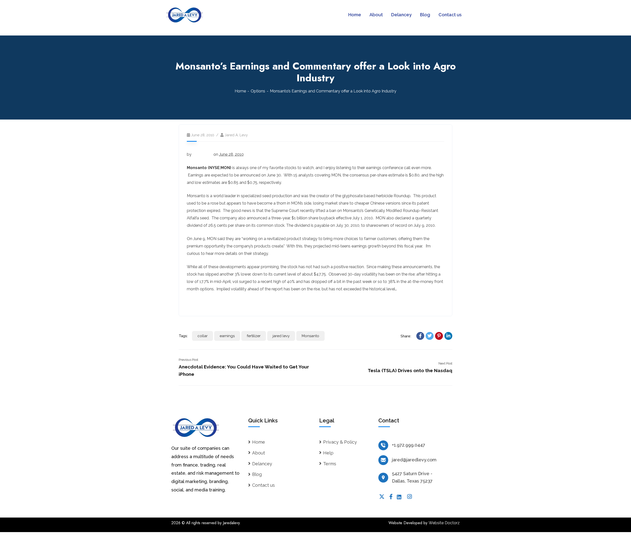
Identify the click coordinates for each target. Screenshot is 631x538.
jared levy (281, 336)
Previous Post (188, 360)
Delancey (262, 463)
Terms (329, 463)
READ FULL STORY (205, 302)
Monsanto (310, 336)
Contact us (263, 485)
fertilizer (254, 336)
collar (202, 336)
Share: (406, 336)
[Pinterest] (439, 336)
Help (328, 452)
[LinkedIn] (448, 336)
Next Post (445, 363)
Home (240, 91)
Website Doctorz (444, 523)
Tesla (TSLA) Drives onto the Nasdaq (410, 370)
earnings (227, 336)
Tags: (183, 336)
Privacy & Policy (340, 442)
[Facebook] (420, 336)
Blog (257, 474)
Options (258, 91)
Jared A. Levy (236, 135)
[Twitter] (430, 336)
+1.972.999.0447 (408, 445)
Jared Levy (202, 154)
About (258, 452)
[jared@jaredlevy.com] (383, 460)
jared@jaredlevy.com (414, 459)
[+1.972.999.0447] (383, 445)
